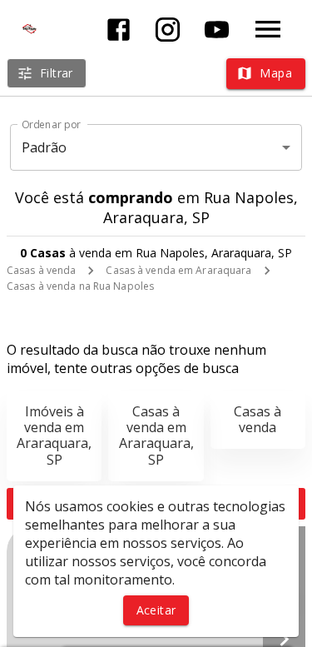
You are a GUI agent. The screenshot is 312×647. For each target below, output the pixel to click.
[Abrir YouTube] (216, 29)
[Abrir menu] (268, 29)
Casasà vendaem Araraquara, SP (156, 435)
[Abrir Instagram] (167, 29)
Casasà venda (257, 419)
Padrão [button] (44, 147)
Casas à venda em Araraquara (178, 270)
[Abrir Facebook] (118, 29)
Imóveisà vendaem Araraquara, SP (54, 435)
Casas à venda (41, 270)
